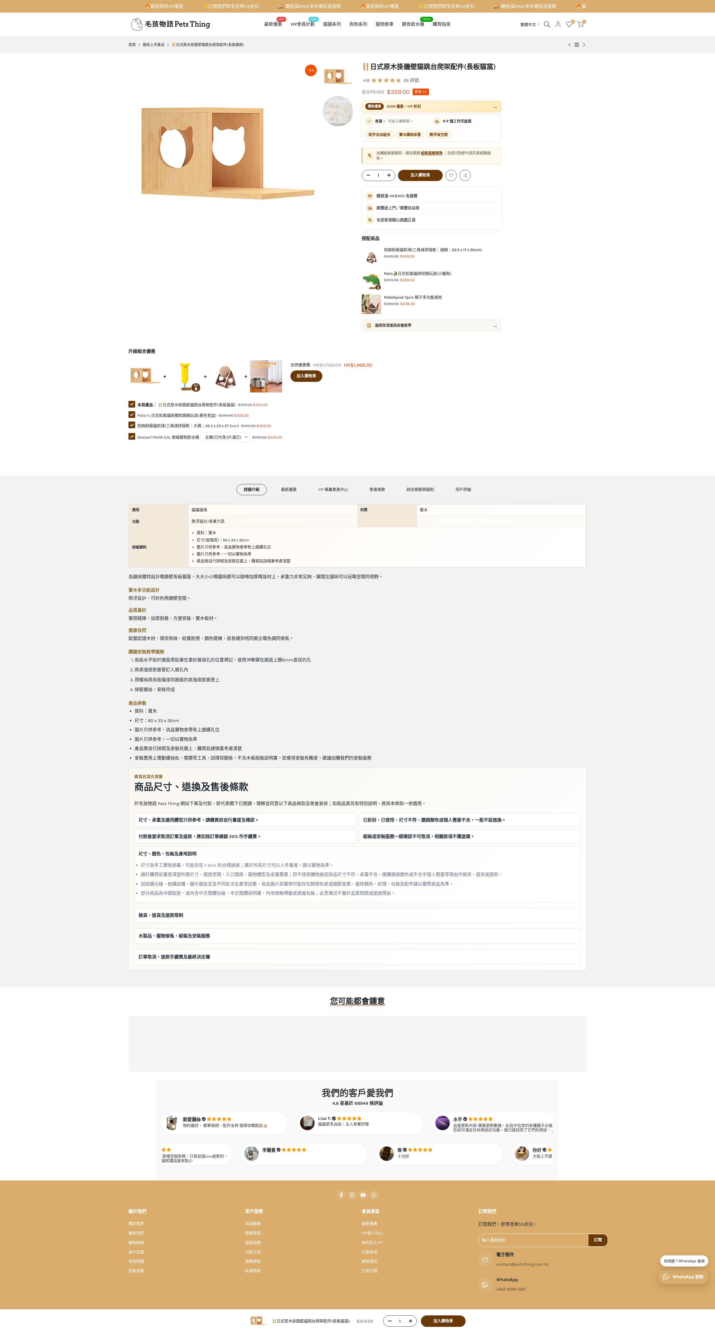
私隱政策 (381, 715)
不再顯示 (361, 732)
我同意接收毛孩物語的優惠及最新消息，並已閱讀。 (346, 715)
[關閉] (429, 592)
